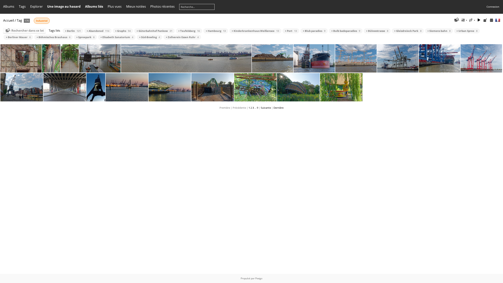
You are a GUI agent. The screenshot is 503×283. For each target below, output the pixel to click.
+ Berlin (73, 31)
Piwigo (258, 278)
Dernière (279, 107)
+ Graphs (123, 31)
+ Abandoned (98, 31)
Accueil (8, 20)
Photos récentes (162, 6)
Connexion (492, 6)
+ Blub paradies (314, 31)
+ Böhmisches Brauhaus (53, 37)
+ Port (291, 31)
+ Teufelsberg (189, 31)
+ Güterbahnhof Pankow (154, 31)
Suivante (266, 107)
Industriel (42, 20)
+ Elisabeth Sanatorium (116, 37)
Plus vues (115, 6)
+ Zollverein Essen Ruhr (182, 37)
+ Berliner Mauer (18, 37)
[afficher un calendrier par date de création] (491, 20)
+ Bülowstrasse (377, 31)
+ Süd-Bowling (149, 37)
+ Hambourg (216, 31)
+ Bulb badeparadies (345, 31)
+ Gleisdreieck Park (407, 31)
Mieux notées (136, 6)
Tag (19, 20)
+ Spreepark (85, 37)
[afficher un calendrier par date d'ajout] (485, 20)
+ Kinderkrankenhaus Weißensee (255, 31)
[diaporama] (479, 20)
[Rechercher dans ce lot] (456, 20)
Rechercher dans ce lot (27, 30)
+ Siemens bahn (439, 31)
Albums (8, 6)
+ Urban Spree (466, 31)
